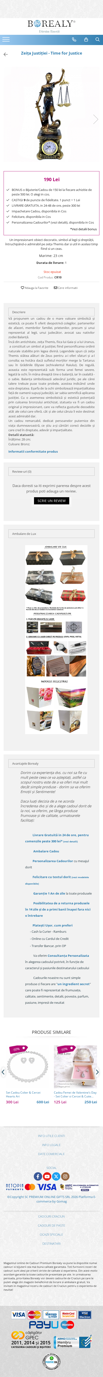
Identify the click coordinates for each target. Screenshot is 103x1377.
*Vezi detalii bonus (83, 229)
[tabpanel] (51, 114)
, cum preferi (53, 925)
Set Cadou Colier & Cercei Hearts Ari (23, 1094)
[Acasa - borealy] (51, 26)
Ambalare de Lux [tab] (24, 534)
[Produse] (6, 40)
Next (95, 119)
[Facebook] (38, 1176)
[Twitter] (56, 1176)
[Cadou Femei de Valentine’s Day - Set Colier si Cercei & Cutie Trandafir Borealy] (75, 1066)
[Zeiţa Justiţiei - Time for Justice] (51, 114)
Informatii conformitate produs (33, 451)
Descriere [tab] (18, 312)
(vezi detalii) (70, 841)
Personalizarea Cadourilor (53, 861)
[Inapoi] (3, 54)
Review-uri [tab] (21, 471)
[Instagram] (65, 1176)
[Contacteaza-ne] (74, 39)
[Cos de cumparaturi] (86, 39)
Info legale (51, 1145)
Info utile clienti (51, 1136)
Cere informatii (67, 288)
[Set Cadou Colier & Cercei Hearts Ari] (27, 1066)
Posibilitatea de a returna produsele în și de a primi (58, 909)
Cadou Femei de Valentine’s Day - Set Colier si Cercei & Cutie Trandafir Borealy (75, 1094)
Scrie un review (52, 500)
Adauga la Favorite (36, 288)
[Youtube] (47, 1176)
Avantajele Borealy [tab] (25, 763)
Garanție (49, 893)
